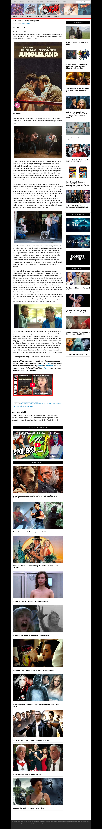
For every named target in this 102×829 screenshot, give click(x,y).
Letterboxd (49, 366)
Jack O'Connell (48, 403)
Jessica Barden (57, 403)
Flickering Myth (51, 9)
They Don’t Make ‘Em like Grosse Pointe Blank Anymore (33, 670)
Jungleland (43, 405)
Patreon (47, 368)
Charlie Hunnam (32, 403)
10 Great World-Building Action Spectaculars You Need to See (77, 207)
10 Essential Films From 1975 (76, 354)
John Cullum (17, 405)
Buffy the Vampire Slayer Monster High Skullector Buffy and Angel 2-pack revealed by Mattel (77, 114)
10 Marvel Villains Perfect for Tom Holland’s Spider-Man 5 (78, 161)
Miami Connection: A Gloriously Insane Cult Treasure (32, 532)
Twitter (40, 366)
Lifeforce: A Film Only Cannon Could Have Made (30, 601)
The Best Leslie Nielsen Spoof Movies (27, 774)
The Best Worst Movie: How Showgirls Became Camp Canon (77, 311)
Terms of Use (55, 823)
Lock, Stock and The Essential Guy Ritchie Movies (31, 740)
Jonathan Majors (35, 405)
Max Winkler (50, 405)
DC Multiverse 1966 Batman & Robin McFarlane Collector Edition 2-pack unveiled (76, 66)
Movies (23, 402)
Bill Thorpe (24, 403)
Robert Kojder (34, 402)
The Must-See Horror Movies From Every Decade (31, 635)
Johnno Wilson (26, 405)
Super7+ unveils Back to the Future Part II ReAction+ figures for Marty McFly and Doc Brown (77, 184)
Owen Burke (30, 406)
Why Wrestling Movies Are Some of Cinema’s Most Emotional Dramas (77, 90)
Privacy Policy (63, 823)
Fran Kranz (40, 403)
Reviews (27, 402)
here (48, 363)
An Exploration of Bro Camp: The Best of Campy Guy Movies (78, 333)
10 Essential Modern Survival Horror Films (28, 808)
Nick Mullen (23, 406)
